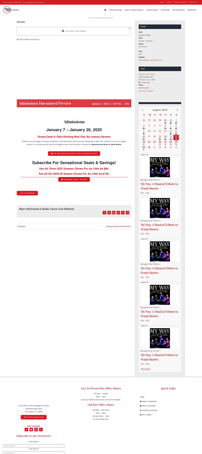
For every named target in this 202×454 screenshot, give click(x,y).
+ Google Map (145, 82)
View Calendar (145, 369)
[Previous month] (142, 110)
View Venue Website (146, 91)
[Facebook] (26, 429)
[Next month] (177, 110)
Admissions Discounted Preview (118, 226)
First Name (33, 442)
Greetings (21, 226)
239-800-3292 (16, 2)
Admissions (143, 46)
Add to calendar (27, 193)
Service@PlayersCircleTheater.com (33, 2)
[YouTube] (31, 429)
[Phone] (41, 429)
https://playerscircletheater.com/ (150, 60)
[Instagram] (36, 429)
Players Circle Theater (147, 74)
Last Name (34, 449)
